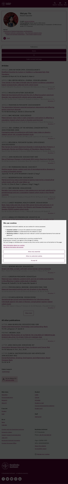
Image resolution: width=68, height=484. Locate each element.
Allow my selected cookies (34, 256)
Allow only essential (34, 252)
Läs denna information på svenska (13, 247)
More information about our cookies (14, 245)
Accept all (34, 260)
